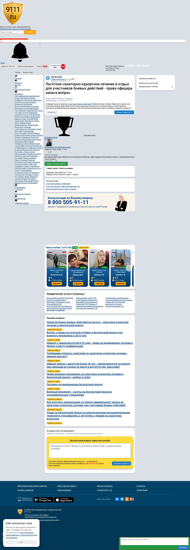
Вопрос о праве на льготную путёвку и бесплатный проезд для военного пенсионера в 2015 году (85, 334)
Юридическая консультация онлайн (15, 29)
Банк (34, 102)
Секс (35, 164)
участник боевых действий (79, 104)
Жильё (27, 117)
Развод (29, 162)
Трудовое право (32, 175)
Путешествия (20, 162)
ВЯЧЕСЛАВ (56, 77)
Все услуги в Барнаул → (57, 310)
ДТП (31, 115)
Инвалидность (21, 125)
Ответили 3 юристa (54, 399)
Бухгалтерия (20, 106)
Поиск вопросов (64, 490)
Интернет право (34, 129)
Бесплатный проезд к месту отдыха (61, 189)
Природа (31, 160)
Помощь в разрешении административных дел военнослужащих (89, 306)
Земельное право (32, 121)
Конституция (20, 133)
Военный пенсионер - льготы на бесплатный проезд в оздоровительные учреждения (79, 393)
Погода (26, 156)
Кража (40, 135)
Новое (42, 66)
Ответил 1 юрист (53, 340)
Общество (31, 154)
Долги (25, 113)
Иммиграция (25, 123)
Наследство (37, 146)
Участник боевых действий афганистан (63, 186)
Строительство (21, 173)
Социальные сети (33, 168)
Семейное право (22, 166)
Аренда (18, 102)
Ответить (52, 112)
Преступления (21, 160)
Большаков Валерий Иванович (58, 147)
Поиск (75, 247)
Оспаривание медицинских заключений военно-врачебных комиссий (118, 300)
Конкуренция (28, 131)
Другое (25, 115)
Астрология (27, 102)
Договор (19, 113)
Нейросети (33, 148)
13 (155, 79)
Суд (30, 173)
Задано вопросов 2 (58, 79)
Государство (20, 111)
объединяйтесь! (24, 27)
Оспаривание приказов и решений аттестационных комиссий (87, 302)
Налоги (28, 146)
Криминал (26, 137)
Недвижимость (21, 148)
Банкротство (20, 104)
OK (21, 542)
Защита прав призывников (58, 303)
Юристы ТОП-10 (8, 66)
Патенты (19, 156)
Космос (33, 135)
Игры (17, 123)
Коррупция (25, 135)
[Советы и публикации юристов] (13, 13)
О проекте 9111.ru (104, 490)
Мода (26, 144)
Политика (33, 156)
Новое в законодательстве (29, 149)
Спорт (17, 170)
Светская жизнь (22, 164)
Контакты (141, 486)
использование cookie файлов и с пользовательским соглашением (21, 535)
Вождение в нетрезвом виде (27, 108)
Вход (3, 63)
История (19, 131)
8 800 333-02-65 (91, 463)
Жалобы (36, 115)
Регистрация (84, 247)
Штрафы (32, 179)
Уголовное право (22, 177)
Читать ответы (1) (124, 112)
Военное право (32, 106)
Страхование (26, 170)
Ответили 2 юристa (54, 330)
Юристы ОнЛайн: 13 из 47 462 (59, 247)
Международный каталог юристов (32, 486)
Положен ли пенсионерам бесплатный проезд (75, 384)
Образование (21, 154)
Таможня (35, 173)
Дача (40, 111)
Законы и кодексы (105, 486)
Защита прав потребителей (26, 119)
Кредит (18, 137)
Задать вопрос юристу (56, 164)
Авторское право (28, 98)
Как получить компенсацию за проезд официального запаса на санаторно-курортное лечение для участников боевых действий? (86, 404)
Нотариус (19, 152)
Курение (18, 139)
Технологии (20, 175)
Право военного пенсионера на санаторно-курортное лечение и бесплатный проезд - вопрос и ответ (85, 376)
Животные (19, 117)
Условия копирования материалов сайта (41, 520)
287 (156, 83)
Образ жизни (29, 152)
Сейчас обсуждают (26, 66)
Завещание (35, 117)
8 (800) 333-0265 (137, 66)
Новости (36, 150)
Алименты (19, 100)
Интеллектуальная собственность (23, 128)
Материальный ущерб (31, 139)
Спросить (56, 284)
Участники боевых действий (58, 184)
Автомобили (20, 96)
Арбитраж (37, 100)
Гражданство (32, 111)
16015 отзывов (51, 153)
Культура (35, 137)
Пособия (19, 158)
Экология (19, 181)
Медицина (19, 142)
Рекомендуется (51, 137)
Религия (36, 162)
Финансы (34, 177)
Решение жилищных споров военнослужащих (115, 304)
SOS (63, 66)
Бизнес (29, 104)
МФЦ (23, 146)
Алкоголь (28, 100)
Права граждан (29, 158)
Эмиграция (28, 181)
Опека (38, 154)
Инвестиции (33, 125)
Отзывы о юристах (25, 490)
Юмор (35, 181)
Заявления (20, 121)
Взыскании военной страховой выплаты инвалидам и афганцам (60, 300)
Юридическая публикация (26, 183)
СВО (31, 164)
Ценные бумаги (21, 179)
